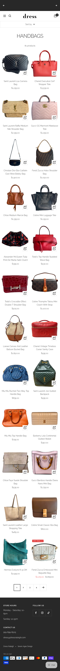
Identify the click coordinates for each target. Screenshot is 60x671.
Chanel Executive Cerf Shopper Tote (45, 82)
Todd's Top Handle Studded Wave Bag (44, 258)
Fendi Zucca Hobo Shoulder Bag (44, 172)
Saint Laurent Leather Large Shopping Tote (15, 526)
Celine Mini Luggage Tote (44, 215)
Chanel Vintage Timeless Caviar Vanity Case (44, 347)
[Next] (43, 587)
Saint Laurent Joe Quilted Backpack (44, 392)
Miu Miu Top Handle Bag (15, 436)
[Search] (10, 16)
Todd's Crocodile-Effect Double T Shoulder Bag (15, 303)
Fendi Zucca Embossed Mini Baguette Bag (44, 571)
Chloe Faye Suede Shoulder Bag (15, 482)
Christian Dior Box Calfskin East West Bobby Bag (15, 172)
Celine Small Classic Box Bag (44, 525)
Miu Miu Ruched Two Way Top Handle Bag (15, 392)
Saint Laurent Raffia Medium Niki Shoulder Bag (15, 127)
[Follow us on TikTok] (48, 613)
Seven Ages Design (25, 646)
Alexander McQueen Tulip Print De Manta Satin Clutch (15, 258)
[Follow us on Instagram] (42, 613)
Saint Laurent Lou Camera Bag (15, 82)
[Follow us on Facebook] (36, 613)
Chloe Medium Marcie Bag (15, 215)
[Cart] (55, 16)
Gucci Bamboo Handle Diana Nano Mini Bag (45, 482)
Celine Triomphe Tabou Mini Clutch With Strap (44, 303)
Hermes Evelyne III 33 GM (15, 570)
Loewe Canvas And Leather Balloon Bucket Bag (15, 347)
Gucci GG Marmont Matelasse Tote (44, 127)
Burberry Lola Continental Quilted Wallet (44, 437)
